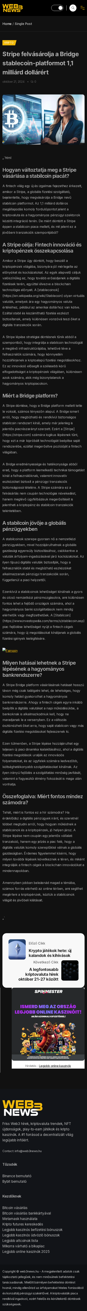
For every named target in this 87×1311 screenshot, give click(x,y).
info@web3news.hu (28, 1150)
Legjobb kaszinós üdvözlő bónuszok (30, 1235)
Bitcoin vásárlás (15, 1208)
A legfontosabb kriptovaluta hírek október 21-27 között (38, 974)
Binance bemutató (16, 1176)
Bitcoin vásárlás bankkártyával (26, 1213)
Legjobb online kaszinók (55, 1066)
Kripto (9, 42)
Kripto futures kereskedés (22, 1224)
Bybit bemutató (14, 1181)
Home (7, 23)
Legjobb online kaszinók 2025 (26, 1252)
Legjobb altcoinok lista (20, 1241)
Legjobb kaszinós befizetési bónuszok (32, 1230)
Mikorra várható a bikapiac (23, 1246)
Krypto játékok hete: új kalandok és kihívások (50, 953)
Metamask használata (19, 1219)
